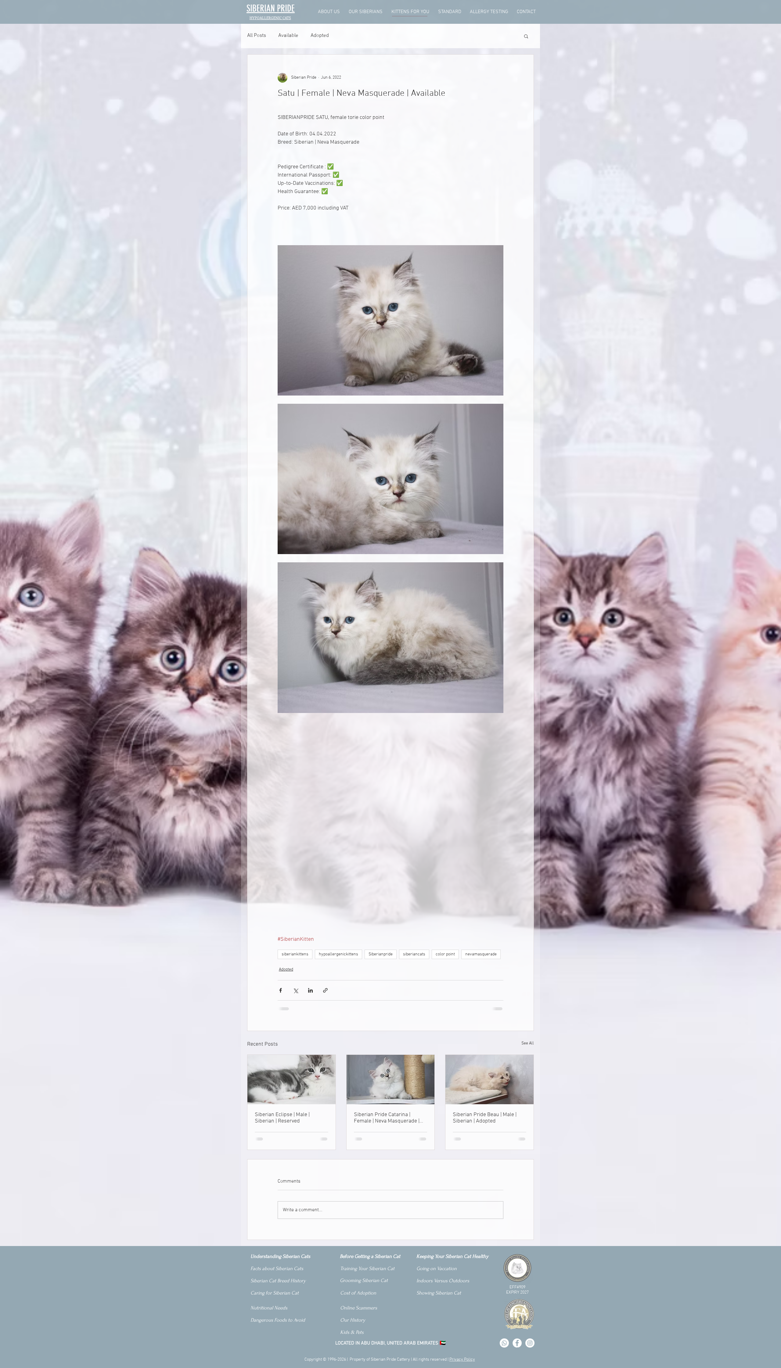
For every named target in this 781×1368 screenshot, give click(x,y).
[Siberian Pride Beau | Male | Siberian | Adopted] (489, 1079)
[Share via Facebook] (280, 990)
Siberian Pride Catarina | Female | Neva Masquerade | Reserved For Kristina (386, 1118)
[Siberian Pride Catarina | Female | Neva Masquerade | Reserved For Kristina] (391, 1079)
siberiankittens (295, 954)
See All (527, 1043)
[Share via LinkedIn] (310, 990)
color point (445, 954)
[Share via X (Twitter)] (295, 990)
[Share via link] (325, 990)
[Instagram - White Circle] (529, 1343)
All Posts (256, 36)
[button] (526, 36)
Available (288, 36)
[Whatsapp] (504, 1343)
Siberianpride (381, 954)
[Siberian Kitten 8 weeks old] (291, 1079)
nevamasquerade (481, 954)
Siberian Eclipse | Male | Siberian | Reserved (282, 1118)
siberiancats (414, 954)
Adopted (320, 36)
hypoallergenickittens (338, 954)
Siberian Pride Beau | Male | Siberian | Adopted (484, 1118)
